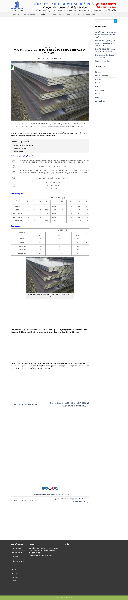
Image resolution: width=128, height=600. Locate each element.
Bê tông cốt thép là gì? (102, 61)
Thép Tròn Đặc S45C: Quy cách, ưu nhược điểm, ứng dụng (105, 50)
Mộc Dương (58, 58)
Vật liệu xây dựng (100, 101)
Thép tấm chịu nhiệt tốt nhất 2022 (25, 500)
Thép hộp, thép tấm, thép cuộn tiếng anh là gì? (105, 56)
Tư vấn (97, 97)
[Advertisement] (50, 33)
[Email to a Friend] (50, 488)
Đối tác (77, 14)
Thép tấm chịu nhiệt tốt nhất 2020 (25, 405)
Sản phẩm (41, 14)
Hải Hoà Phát (15, 14)
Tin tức (69, 14)
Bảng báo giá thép (56, 14)
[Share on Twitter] (46, 488)
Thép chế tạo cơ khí (101, 76)
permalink (66, 494)
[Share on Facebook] (43, 488)
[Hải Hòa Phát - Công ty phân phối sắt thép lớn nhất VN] (20, 6)
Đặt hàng (86, 14)
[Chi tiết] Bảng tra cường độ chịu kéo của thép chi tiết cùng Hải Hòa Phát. (105, 34)
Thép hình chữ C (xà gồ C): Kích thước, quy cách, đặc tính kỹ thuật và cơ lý (105, 43)
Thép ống (98, 83)
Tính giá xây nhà (29, 14)
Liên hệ (94, 14)
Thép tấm (53, 47)
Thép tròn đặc (99, 90)
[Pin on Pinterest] (53, 488)
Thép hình (98, 79)
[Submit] (115, 21)
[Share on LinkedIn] (56, 488)
